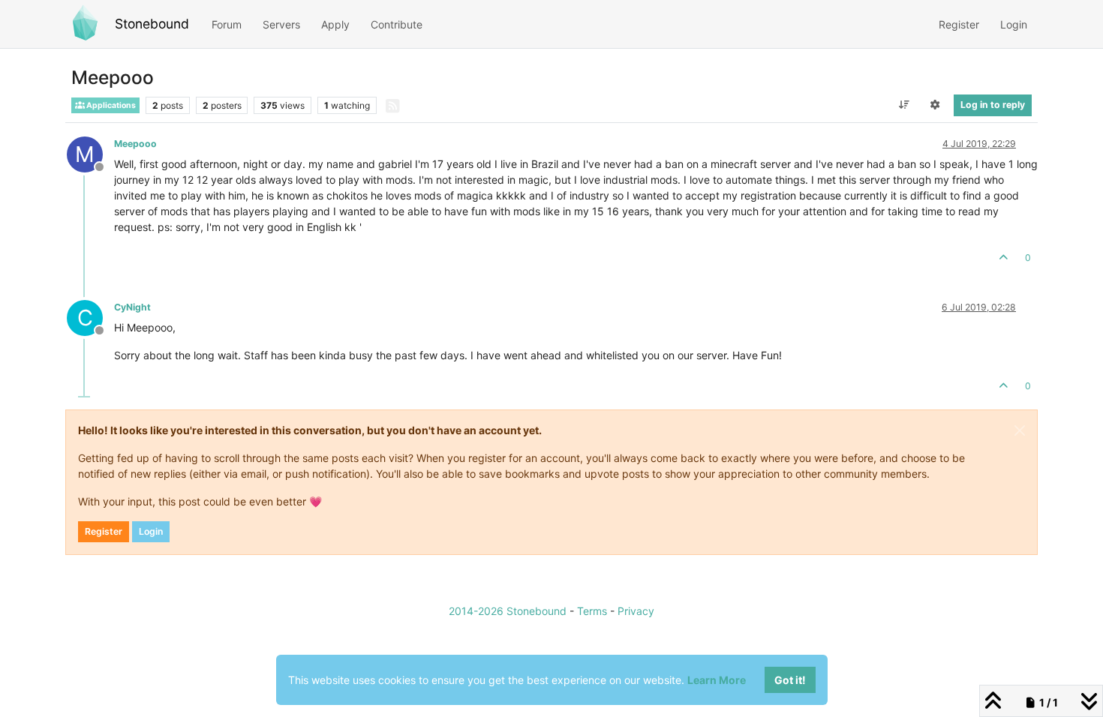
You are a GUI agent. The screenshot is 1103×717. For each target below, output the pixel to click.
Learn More (716, 680)
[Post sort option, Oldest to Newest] (903, 105)
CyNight (132, 307)
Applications (110, 105)
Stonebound (152, 24)
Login (151, 531)
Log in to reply (992, 104)
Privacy (636, 610)
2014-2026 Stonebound (508, 610)
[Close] (1019, 430)
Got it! (790, 680)
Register (103, 531)
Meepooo (135, 143)
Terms (592, 610)
